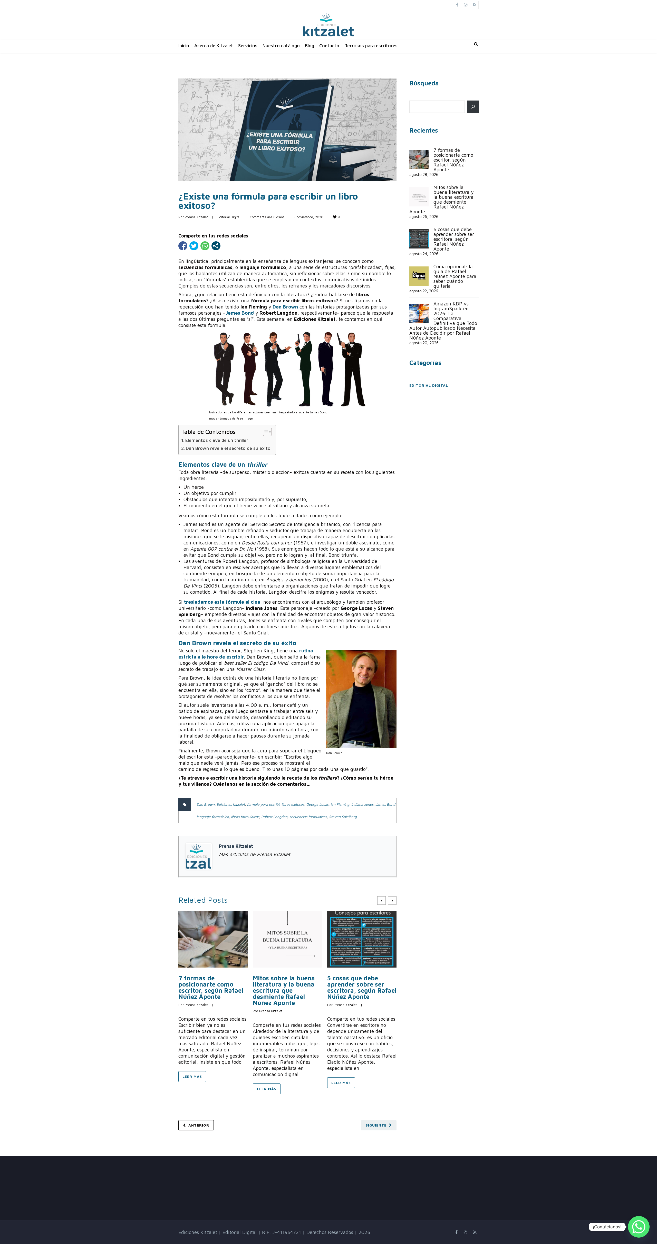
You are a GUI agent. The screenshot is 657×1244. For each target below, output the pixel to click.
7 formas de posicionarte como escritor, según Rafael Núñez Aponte (210, 987)
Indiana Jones (362, 804)
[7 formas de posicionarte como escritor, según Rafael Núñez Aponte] (419, 160)
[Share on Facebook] (182, 245)
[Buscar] (473, 107)
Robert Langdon (274, 816)
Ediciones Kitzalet (231, 804)
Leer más (192, 1076)
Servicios (247, 45)
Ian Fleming (340, 804)
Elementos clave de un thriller (216, 440)
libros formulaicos (245, 816)
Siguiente (376, 1125)
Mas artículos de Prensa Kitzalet (254, 854)
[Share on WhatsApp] (204, 245)
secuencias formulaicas (308, 816)
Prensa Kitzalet (196, 217)
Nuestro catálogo (281, 45)
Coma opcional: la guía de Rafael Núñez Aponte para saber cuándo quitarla (454, 276)
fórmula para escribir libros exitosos (275, 804)
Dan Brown (206, 804)
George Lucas (317, 804)
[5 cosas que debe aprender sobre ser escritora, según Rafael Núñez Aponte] (419, 239)
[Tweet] (193, 245)
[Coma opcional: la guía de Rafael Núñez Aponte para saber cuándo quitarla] (419, 276)
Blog (309, 45)
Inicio (183, 45)
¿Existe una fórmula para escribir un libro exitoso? (268, 201)
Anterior (198, 1125)
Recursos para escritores (371, 45)
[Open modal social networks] (215, 245)
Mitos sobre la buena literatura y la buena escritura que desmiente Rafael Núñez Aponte (284, 990)
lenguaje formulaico (213, 816)
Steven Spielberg (343, 816)
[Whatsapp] (639, 1227)
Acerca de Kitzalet (213, 45)
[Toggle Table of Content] (264, 431)
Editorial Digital (228, 217)
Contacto (329, 45)
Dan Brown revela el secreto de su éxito (228, 448)
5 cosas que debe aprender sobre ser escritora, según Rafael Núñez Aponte (362, 987)
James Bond (385, 804)
